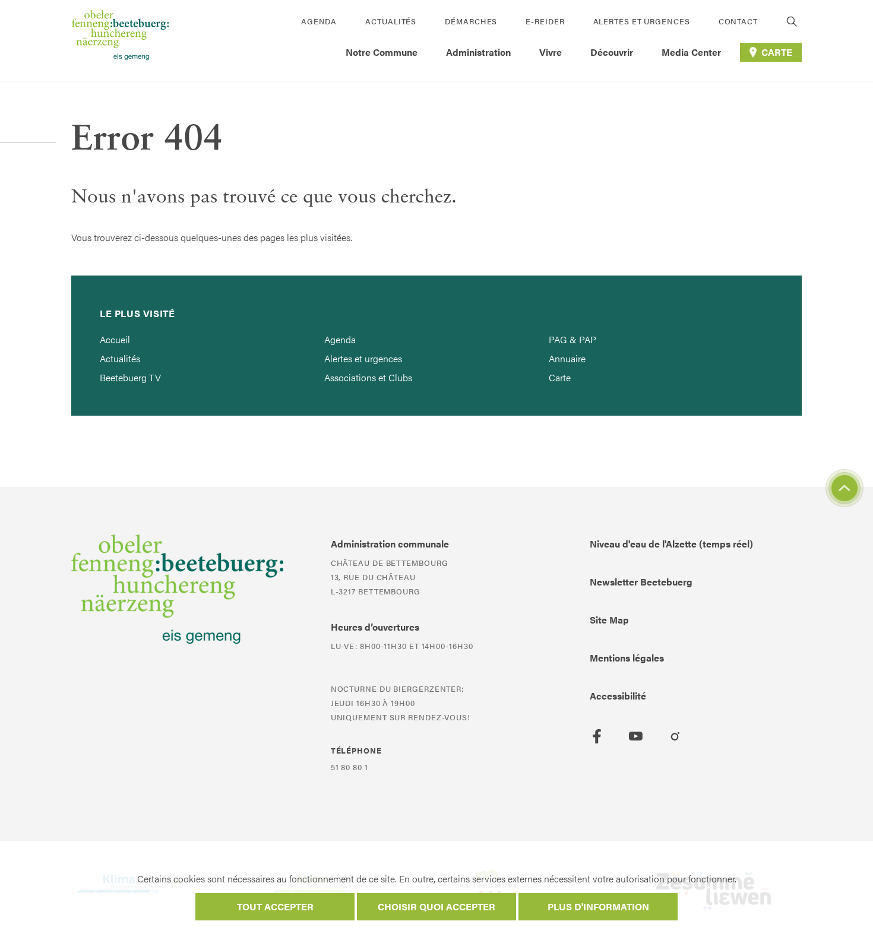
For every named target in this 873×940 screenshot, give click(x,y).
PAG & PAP (572, 339)
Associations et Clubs (368, 377)
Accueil (115, 339)
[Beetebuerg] (120, 40)
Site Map (609, 619)
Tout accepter (275, 906)
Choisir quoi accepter (436, 906)
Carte (560, 377)
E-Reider (545, 21)
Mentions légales (627, 657)
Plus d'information (598, 906)
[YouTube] (636, 736)
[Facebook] (597, 736)
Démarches (471, 21)
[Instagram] (675, 736)
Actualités (390, 21)
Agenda (319, 21)
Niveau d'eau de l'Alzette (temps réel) (671, 543)
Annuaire (567, 358)
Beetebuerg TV (130, 377)
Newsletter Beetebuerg (641, 581)
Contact (738, 21)
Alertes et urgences (641, 21)
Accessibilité (618, 695)
